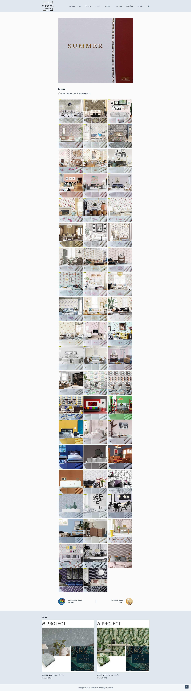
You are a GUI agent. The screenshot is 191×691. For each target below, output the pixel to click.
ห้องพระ (88, 6)
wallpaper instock (84, 93)
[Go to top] (187, 687)
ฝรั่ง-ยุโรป (129, 6)
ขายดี (79, 6)
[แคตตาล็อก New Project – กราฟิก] (123, 646)
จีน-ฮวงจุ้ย (118, 6)
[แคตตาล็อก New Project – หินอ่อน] (68, 646)
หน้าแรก (72, 6)
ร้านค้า (98, 6)
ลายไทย (107, 6)
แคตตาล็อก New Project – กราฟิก (108, 675)
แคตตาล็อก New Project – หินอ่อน (53, 675)
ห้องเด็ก (140, 6)
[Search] (148, 6)
